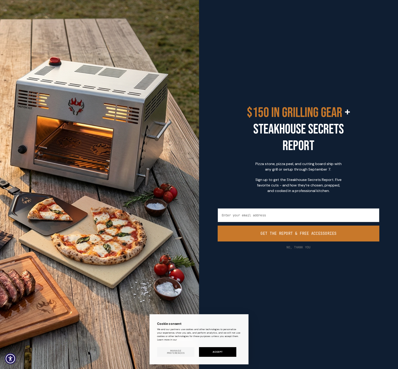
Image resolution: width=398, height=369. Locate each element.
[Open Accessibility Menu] (10, 358)
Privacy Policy (185, 339)
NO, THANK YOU (298, 247)
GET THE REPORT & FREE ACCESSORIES (298, 233)
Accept (218, 351)
